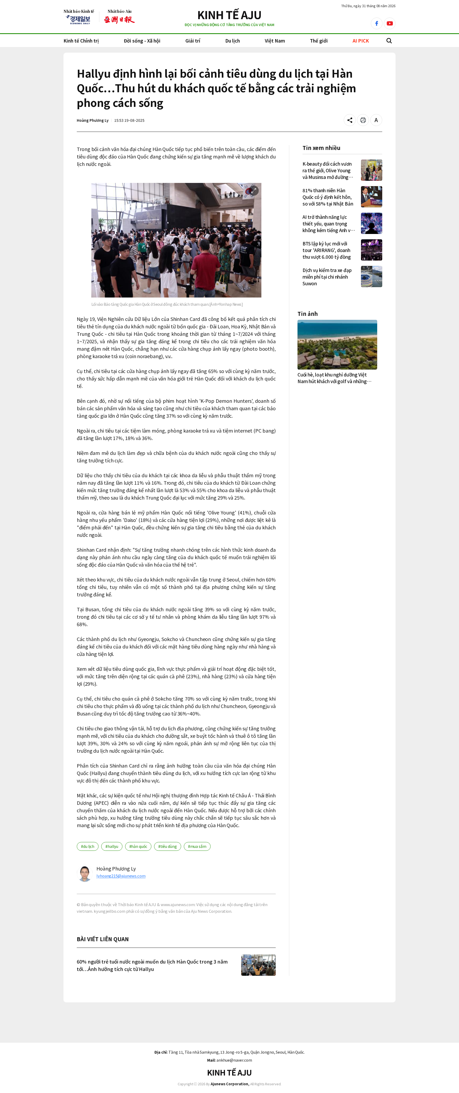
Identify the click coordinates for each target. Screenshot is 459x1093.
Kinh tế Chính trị (81, 40)
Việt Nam (275, 40)
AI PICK (361, 40)
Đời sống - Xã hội (142, 40)
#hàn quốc (138, 846)
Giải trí (192, 40)
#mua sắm (197, 846)
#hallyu (111, 846)
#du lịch (87, 846)
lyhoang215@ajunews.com (121, 875)
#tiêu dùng (167, 846)
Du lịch (232, 40)
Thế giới (319, 40)
